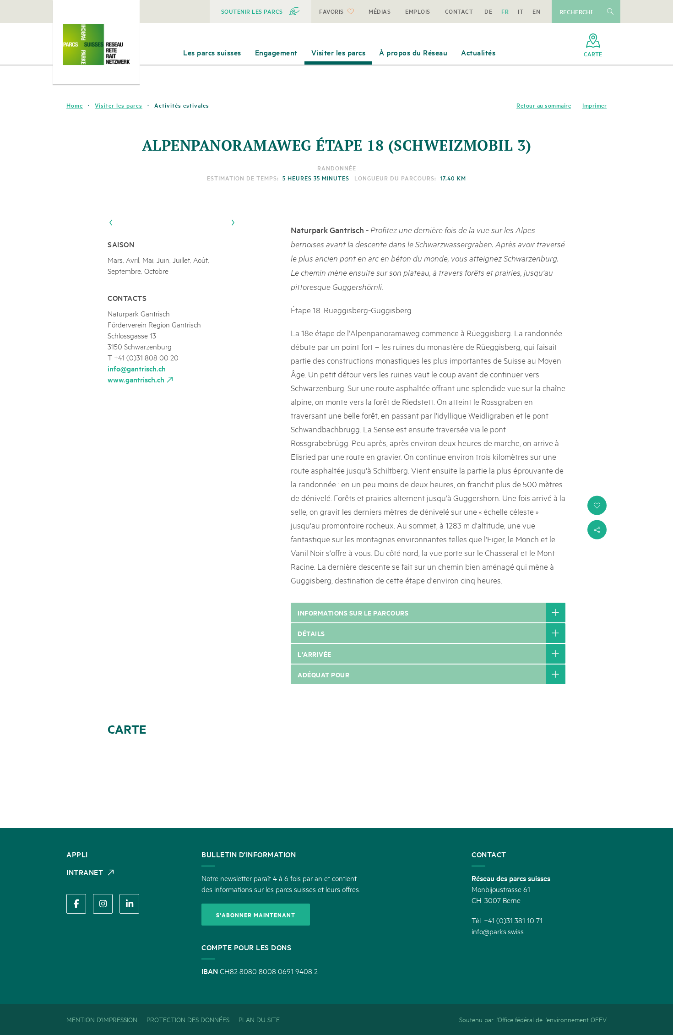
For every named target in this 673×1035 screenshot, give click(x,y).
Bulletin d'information (248, 854)
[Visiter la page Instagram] (103, 904)
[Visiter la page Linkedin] (129, 904)
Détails (311, 633)
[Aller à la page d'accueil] (96, 44)
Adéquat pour (323, 674)
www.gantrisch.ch (136, 379)
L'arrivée (314, 654)
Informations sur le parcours (353, 612)
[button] (597, 505)
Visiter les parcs (118, 105)
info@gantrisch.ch (137, 368)
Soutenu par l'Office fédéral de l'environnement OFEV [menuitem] (533, 1019)
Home (74, 105)
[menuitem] (261, 11)
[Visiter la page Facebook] (76, 904)
